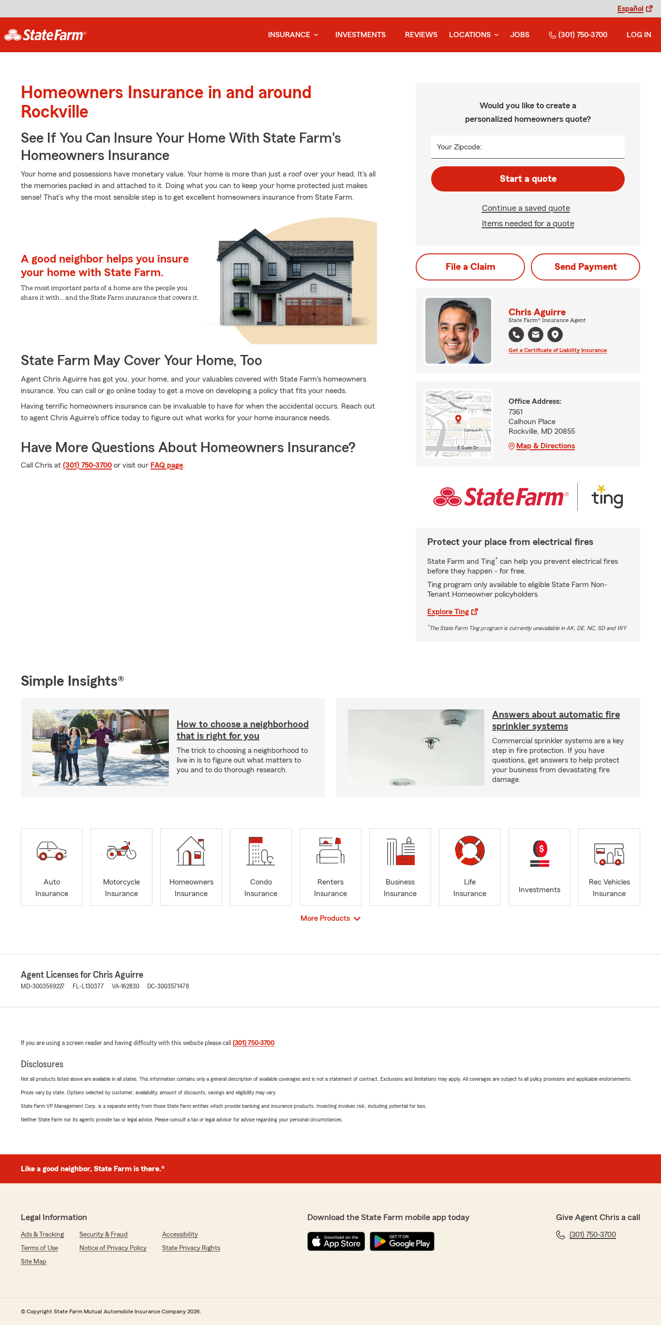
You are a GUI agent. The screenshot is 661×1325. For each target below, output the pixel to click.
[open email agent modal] (535, 336)
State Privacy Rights (191, 1248)
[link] (45, 34)
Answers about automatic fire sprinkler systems (556, 720)
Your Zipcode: (459, 147)
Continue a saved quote (526, 208)
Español (630, 9)
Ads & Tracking (42, 1234)
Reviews (421, 35)
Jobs (519, 35)
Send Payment (586, 267)
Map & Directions (545, 446)
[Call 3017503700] (516, 334)
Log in (639, 35)
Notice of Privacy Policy (113, 1248)
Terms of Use (39, 1248)
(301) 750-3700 (582, 35)
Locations (470, 35)
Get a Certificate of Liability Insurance (558, 350)
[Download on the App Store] (336, 1241)
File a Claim (471, 267)
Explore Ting (448, 612)
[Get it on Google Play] (402, 1241)
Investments (360, 35)
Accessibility (180, 1234)
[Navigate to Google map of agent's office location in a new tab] (555, 334)
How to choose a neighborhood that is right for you (243, 730)
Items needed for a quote (528, 223)
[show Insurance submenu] (314, 35)
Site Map (33, 1261)
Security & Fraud (103, 1234)
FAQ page (166, 465)
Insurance (289, 35)
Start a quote (528, 179)
